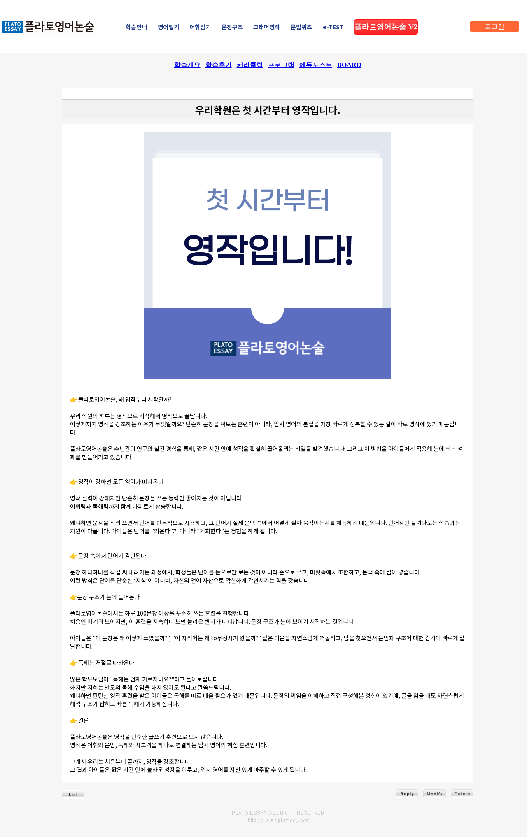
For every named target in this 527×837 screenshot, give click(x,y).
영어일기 (168, 27)
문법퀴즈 (301, 27)
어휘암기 (200, 27)
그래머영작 (266, 27)
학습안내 (136, 27)
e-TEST (333, 27)
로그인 (494, 26)
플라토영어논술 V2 (385, 27)
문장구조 (232, 27)
